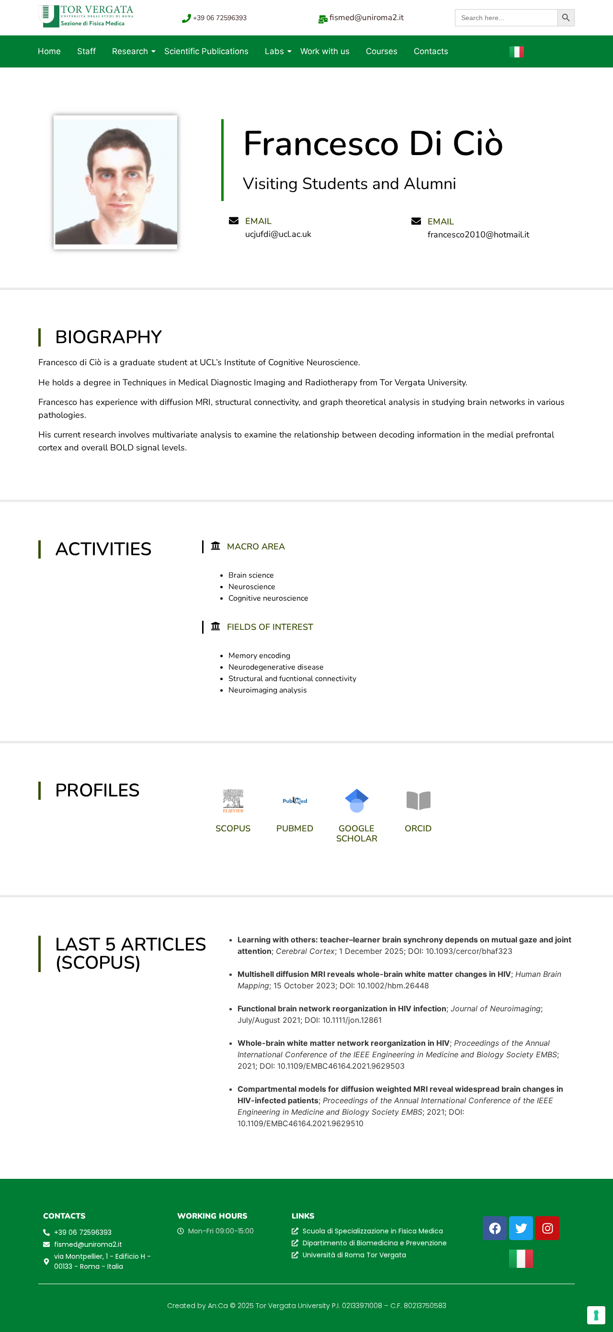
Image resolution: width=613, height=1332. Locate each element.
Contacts (431, 51)
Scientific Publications (206, 51)
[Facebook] (495, 1228)
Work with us (325, 51)
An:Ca (218, 1305)
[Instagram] (547, 1228)
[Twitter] (521, 1228)
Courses (381, 51)
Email (258, 221)
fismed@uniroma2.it (366, 17)
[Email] (233, 220)
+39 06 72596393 (220, 17)
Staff (86, 51)
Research (130, 51)
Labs (274, 51)
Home (49, 51)
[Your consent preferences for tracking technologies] (596, 1315)
